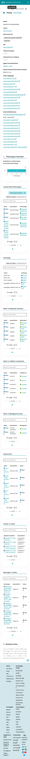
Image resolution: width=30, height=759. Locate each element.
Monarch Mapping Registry (6, 744)
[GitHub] (26, 749)
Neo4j (18, 676)
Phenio (8, 720)
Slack (15, 740)
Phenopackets (20, 732)
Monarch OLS (7, 740)
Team (8, 671)
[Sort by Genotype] (11, 584)
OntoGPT (18, 727)
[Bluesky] (24, 755)
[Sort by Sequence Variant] (16, 535)
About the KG (20, 695)
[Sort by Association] (18, 206)
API (17, 673)
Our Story (9, 668)
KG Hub (6, 748)
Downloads (19, 670)
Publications (10, 679)
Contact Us (9, 676)
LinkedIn (15, 745)
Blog (14, 743)
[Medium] (23, 749)
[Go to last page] (20, 245)
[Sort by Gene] (8, 206)
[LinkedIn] (23, 752)
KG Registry (7, 751)
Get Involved (17, 737)
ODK (17, 724)
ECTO (8, 732)
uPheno (8, 715)
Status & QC (19, 681)
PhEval (18, 714)
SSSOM (18, 719)
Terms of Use (20, 690)
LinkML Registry (6, 754)
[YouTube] (25, 752)
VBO (7, 725)
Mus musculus (7, 31)
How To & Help (20, 683)
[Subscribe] (23, 746)
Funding (8, 681)
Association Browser (19, 703)
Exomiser (18, 712)
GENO (8, 727)
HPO (7, 717)
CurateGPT (19, 729)
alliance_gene (7, 66)
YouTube (16, 748)
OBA (7, 722)
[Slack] (25, 746)
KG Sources (19, 697)
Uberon (8, 712)
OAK (17, 722)
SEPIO (8, 730)
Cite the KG (19, 692)
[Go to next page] (17, 245)
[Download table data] (12, 249)
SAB (7, 674)
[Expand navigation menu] (28, 2)
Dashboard (19, 700)
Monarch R (19, 678)
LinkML (18, 717)
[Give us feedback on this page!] (27, 660)
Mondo (8, 709)
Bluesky (15, 750)
